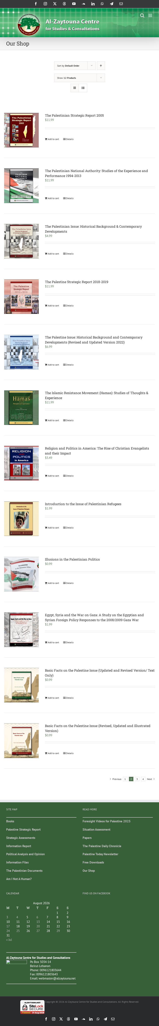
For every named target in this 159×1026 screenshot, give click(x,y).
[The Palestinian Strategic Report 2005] (21, 130)
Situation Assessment (96, 829)
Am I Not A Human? (19, 879)
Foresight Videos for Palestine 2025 (107, 821)
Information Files (17, 862)
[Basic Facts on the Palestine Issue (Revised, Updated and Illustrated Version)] (21, 740)
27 (38, 931)
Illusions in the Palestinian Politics (72, 559)
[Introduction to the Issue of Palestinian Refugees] (21, 518)
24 (8, 931)
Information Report (18, 846)
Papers (87, 838)
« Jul (9, 940)
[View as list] (83, 88)
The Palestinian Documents (24, 871)
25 (18, 931)
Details (69, 139)
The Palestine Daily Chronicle (102, 846)
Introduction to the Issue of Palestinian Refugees (83, 504)
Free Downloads (93, 862)
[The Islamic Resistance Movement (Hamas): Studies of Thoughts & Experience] (21, 407)
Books (10, 821)
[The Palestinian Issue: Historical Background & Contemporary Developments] (21, 241)
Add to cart (53, 139)
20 (38, 926)
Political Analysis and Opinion (25, 854)
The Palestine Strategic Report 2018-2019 (76, 282)
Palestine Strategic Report (23, 829)
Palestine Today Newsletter (100, 854)
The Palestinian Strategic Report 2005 (74, 115)
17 (8, 926)
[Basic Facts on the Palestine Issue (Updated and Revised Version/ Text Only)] (21, 685)
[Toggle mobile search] (142, 15)
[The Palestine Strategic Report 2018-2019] (21, 296)
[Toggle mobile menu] (150, 15)
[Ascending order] (101, 65)
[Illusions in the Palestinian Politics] (21, 574)
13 (38, 922)
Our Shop (89, 871)
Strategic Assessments (20, 838)
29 (58, 931)
